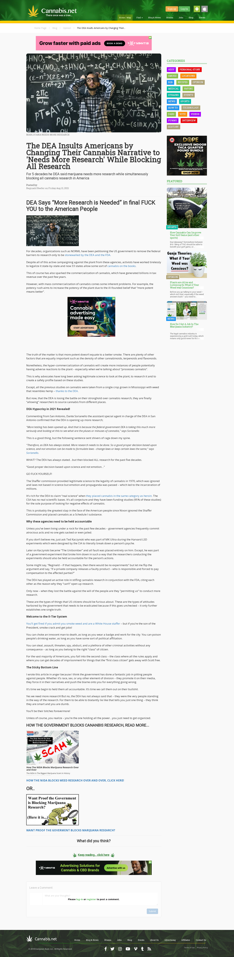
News (171, 101)
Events (202, 17)
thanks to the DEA (67, 391)
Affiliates (185, 940)
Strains (169, 17)
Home (77, 940)
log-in (79, 899)
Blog (54, 27)
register (91, 899)
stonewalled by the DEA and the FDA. (88, 255)
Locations (188, 75)
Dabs (171, 114)
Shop (191, 17)
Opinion (67, 27)
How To (173, 107)
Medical (173, 88)
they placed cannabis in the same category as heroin (119, 496)
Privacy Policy (202, 947)
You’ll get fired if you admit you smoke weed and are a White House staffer (73, 623)
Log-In (184, 8)
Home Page (40, 27)
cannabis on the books (121, 266)
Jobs (181, 17)
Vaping (188, 88)
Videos (195, 114)
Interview (189, 120)
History (173, 126)
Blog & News (154, 17)
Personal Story (190, 69)
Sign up (172, 8)
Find (138, 17)
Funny (172, 120)
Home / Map (125, 17)
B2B (170, 82)
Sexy (171, 69)
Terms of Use (189, 947)
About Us (154, 940)
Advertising (170, 940)
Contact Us (201, 940)
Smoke (172, 75)
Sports (185, 101)
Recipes (183, 82)
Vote (183, 114)
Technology (191, 107)
